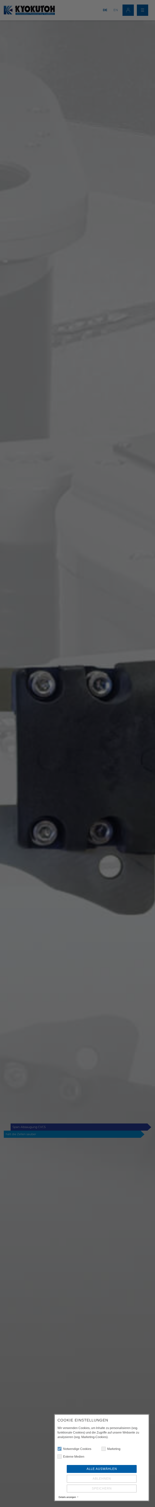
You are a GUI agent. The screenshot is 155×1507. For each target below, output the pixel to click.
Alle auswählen (102, 1468)
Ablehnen (102, 1478)
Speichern (102, 1488)
